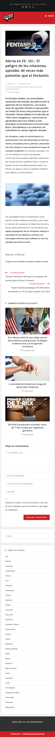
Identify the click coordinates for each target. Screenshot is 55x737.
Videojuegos (10, 707)
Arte (6, 556)
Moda (7, 654)
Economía (9, 610)
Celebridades (10, 571)
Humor (7, 639)
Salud (39, 87)
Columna (8, 585)
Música (8, 658)
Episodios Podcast (12, 624)
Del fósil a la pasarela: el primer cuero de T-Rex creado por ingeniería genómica (27, 427)
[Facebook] (26, 7)
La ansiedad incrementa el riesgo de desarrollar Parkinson (27, 385)
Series (7, 683)
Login (37, 4)
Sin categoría (10, 688)
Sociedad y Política (12, 89)
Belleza (8, 561)
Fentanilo (22, 262)
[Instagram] (33, 7)
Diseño (8, 605)
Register (43, 4)
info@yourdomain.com (22, 4)
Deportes (8, 600)
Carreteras (9, 566)
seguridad (9, 678)
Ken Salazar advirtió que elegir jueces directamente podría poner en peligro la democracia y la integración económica (27, 342)
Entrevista (9, 619)
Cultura (8, 595)
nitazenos (30, 262)
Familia (8, 634)
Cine (7, 581)
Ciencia (10, 87)
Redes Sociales (11, 668)
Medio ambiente (30, 87)
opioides (38, 262)
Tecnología (9, 697)
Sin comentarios (13, 92)
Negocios (9, 663)
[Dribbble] (30, 7)
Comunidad (18, 87)
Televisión (9, 702)
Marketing (9, 644)
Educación (9, 615)
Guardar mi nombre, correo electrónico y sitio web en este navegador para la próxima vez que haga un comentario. (26, 506)
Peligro (45, 262)
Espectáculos (10, 629)
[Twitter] (23, 7)
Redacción (11, 84)
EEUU (15, 262)
